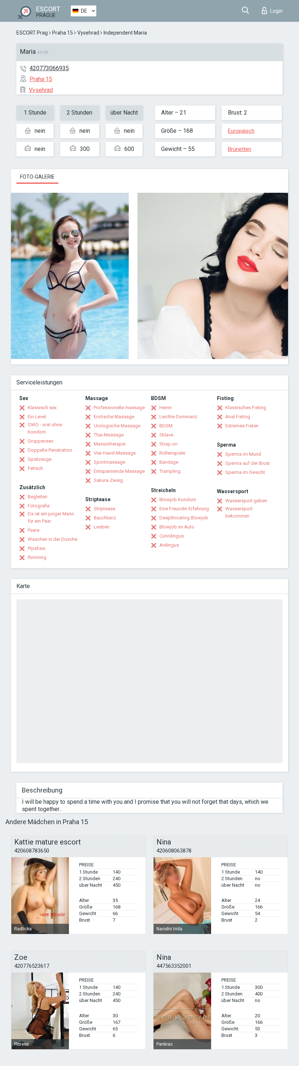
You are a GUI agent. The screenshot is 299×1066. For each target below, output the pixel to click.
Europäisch (241, 131)
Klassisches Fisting (245, 407)
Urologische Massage (117, 425)
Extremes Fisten (242, 425)
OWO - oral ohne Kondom (45, 428)
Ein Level (37, 416)
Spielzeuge (39, 459)
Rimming (37, 557)
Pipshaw (37, 548)
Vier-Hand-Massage (115, 453)
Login (276, 11)
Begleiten (37, 496)
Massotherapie (109, 444)
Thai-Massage (109, 435)
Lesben (101, 527)
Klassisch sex (42, 407)
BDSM (165, 425)
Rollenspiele (172, 453)
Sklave (166, 435)
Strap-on (168, 444)
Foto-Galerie (37, 177)
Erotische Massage (114, 416)
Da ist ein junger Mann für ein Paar (51, 517)
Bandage (168, 462)
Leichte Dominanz (178, 416)
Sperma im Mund (243, 454)
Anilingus (169, 545)
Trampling (169, 471)
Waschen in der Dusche (52, 539)
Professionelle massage (119, 407)
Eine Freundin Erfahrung (184, 508)
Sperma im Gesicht (245, 472)
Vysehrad (88, 33)
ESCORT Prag (32, 33)
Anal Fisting (237, 416)
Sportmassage (109, 462)
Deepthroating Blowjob (183, 517)
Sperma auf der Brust (247, 463)
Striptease (104, 508)
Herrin (165, 407)
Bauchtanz (105, 517)
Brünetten (239, 149)
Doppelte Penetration (50, 450)
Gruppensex (40, 441)
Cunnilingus (171, 536)
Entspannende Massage (119, 471)
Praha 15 (62, 33)
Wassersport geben (246, 500)
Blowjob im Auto (176, 527)
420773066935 (49, 68)
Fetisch (35, 468)
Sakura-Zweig (108, 480)
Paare (33, 530)
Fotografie (39, 505)
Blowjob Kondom (177, 499)
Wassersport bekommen (239, 512)
